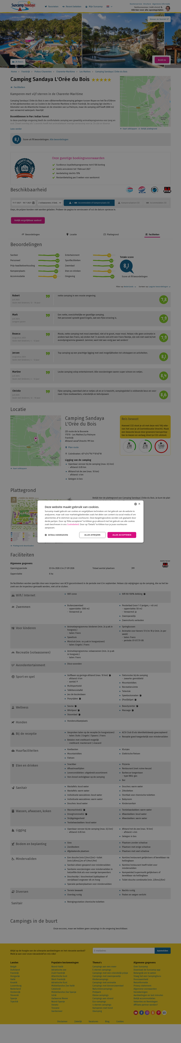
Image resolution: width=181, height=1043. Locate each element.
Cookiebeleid (73, 524)
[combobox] (135, 504)
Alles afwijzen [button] (92, 535)
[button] (56, 534)
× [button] (139, 504)
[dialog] (90, 521)
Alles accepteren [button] (121, 535)
